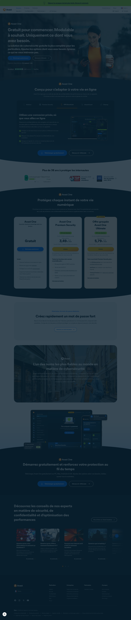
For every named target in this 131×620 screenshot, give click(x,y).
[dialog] (65, 310)
